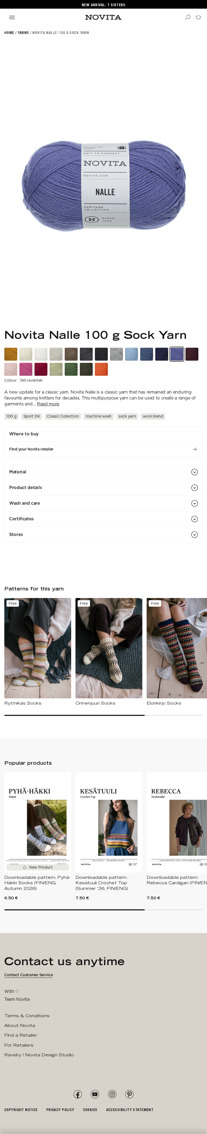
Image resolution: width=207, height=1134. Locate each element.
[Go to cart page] (198, 17)
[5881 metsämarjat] (191, 354)
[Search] (187, 17)
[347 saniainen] (71, 369)
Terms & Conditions (27, 1015)
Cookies (90, 1109)
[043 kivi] (116, 354)
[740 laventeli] (176, 354)
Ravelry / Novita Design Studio (39, 1054)
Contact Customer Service (28, 975)
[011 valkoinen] (40, 354)
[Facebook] (77, 1094)
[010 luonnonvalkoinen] (25, 354)
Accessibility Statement (130, 1109)
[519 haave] (10, 369)
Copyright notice (21, 1109)
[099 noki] (101, 354)
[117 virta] (131, 354)
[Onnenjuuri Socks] (108, 652)
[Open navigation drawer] (11, 17)
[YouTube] (95, 1094)
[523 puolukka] (40, 369)
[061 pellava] (56, 354)
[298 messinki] (10, 354)
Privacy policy (60, 1109)
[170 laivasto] (161, 354)
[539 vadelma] (25, 369)
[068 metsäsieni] (71, 354)
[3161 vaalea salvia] (56, 369)
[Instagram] (112, 1094)
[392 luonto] (86, 369)
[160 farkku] (146, 354)
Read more (48, 404)
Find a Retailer (20, 1035)
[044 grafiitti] (86, 354)
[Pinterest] (129, 1094)
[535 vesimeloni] (101, 369)
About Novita (19, 1025)
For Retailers (18, 1045)
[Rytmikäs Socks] (37, 652)
